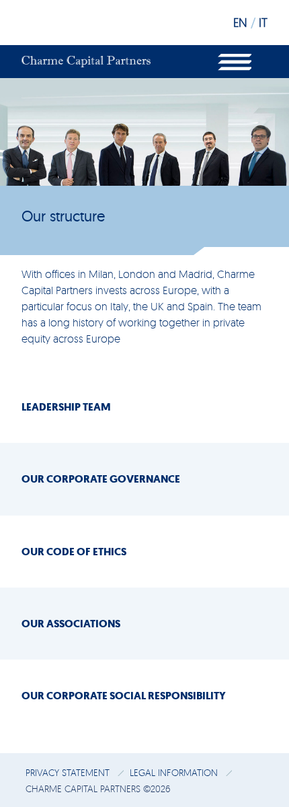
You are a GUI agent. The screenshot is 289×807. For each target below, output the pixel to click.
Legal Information (175, 772)
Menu (234, 61)
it (263, 22)
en (240, 22)
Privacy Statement (69, 772)
